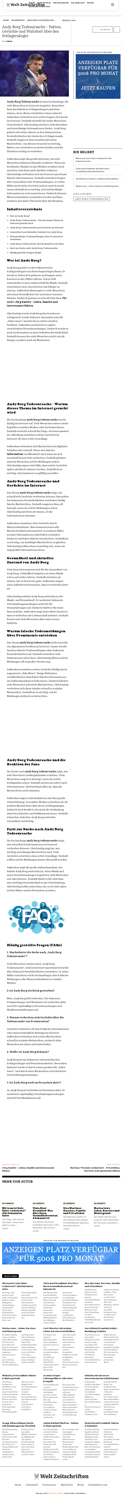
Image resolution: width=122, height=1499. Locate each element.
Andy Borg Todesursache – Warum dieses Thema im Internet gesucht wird (36, 222)
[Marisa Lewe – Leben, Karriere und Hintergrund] (107, 1193)
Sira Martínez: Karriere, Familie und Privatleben (97, 178)
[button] (112, 4)
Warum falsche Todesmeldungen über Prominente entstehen (36, 238)
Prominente (18, 20)
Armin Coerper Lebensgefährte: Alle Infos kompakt (58, 1378)
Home (6, 20)
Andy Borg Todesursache (91, 198)
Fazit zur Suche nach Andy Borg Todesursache (34, 247)
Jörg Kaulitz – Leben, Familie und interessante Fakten (32, 303)
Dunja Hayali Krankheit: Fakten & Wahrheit (102, 1424)
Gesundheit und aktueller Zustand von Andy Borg (36, 231)
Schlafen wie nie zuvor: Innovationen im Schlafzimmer (102, 1377)
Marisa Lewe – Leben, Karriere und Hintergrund (97, 186)
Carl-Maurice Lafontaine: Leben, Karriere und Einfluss (59, 1330)
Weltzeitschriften (56, 1493)
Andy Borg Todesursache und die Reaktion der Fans (37, 243)
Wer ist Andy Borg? (20, 215)
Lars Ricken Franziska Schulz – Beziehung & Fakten (101, 1330)
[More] (117, 29)
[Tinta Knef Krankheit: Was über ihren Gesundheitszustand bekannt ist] (46, 1193)
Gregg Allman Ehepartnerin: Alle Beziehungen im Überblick (18, 1424)
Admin (9, 41)
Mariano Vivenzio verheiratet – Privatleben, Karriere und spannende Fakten (95, 1169)
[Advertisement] (38, 372)
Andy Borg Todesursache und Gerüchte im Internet (37, 227)
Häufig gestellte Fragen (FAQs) (25, 252)
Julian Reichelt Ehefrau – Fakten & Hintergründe (60, 1424)
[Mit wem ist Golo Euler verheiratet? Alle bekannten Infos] (15, 1193)
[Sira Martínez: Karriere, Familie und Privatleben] (76, 1193)
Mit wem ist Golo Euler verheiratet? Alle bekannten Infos (14, 1212)
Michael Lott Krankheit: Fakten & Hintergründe (19, 1377)
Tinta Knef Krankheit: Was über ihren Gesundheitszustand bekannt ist (92, 170)
